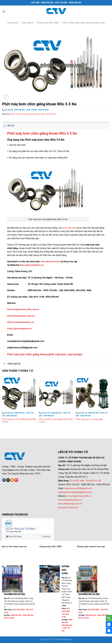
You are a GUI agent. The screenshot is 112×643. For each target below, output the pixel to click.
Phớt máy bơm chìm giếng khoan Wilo (84, 22)
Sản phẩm (27, 22)
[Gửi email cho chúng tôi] (8, 480)
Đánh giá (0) (14, 363)
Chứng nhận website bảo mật (91, 546)
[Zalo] (109, 624)
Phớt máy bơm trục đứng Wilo (89, 419)
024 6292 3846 (77, 480)
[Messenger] (109, 631)
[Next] (110, 402)
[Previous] (2, 402)
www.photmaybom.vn (68, 507)
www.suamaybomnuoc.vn (70, 500)
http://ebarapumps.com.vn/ (21, 316)
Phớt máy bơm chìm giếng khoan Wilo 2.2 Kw (19, 420)
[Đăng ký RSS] (12, 480)
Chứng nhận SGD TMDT (50, 546)
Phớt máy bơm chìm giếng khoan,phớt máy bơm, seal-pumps (44, 354)
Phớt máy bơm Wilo (48, 22)
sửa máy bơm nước (50, 261)
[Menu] (3, 11)
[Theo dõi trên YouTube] (16, 480)
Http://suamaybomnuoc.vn (20, 322)
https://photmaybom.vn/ (31, 265)
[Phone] (109, 618)
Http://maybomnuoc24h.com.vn (23, 309)
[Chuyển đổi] (4, 125)
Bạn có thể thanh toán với (14, 546)
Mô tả (11, 125)
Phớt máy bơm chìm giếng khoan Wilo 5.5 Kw (42, 133)
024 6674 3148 (93, 480)
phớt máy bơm (69, 228)
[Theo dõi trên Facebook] (4, 480)
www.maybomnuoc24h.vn (79, 496)
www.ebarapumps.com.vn (70, 503)
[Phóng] (5, 97)
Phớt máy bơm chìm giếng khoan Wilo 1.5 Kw (56, 420)
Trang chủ (12, 22)
